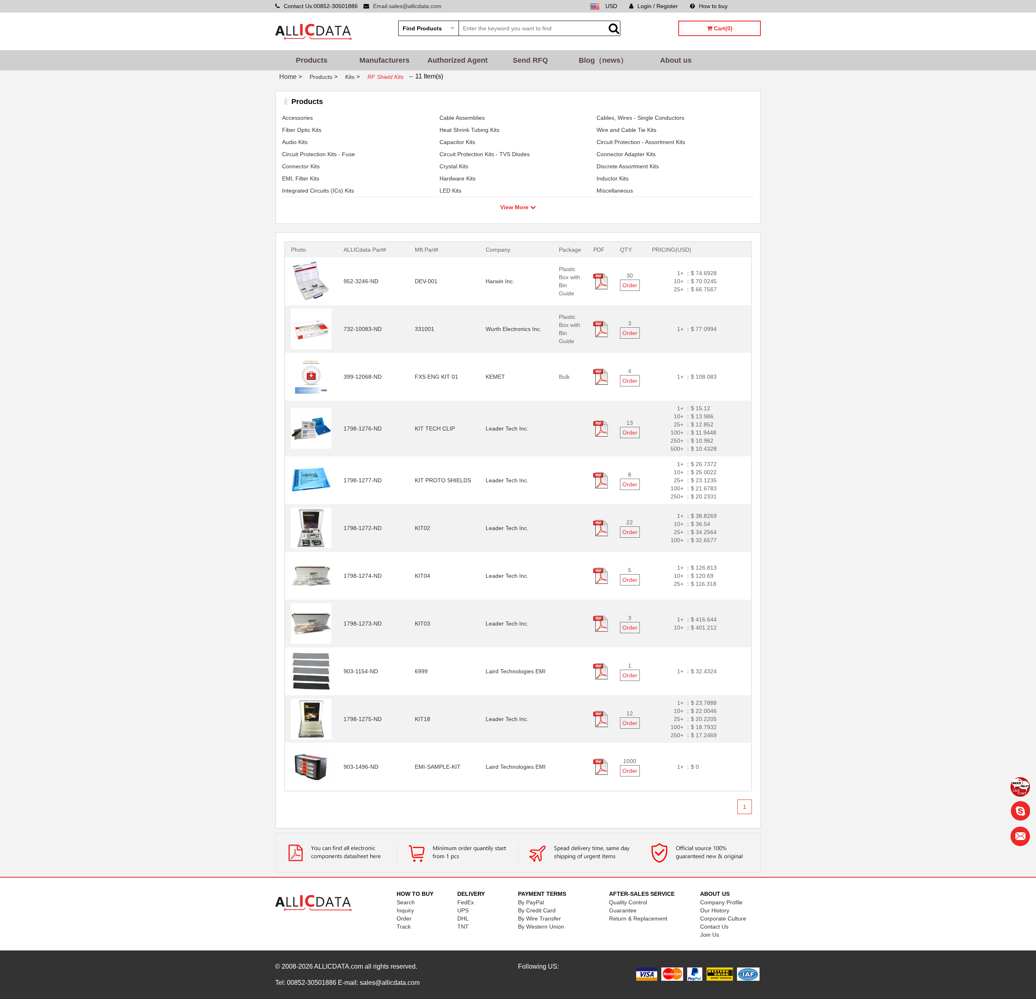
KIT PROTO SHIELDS (443, 480)
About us (676, 60)
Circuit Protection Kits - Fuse (318, 154)
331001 (424, 329)
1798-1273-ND (363, 623)
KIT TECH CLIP (435, 428)
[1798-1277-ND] (311, 480)
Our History (714, 910)
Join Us (709, 934)
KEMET (495, 376)
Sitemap (750, 6)
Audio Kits (295, 142)
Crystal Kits (453, 166)
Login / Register (657, 6)
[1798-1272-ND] (311, 527)
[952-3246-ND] (311, 281)
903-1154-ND (361, 671)
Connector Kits (301, 166)
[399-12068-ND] (311, 376)
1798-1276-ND (363, 428)
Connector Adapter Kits (626, 154)
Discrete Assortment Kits (628, 166)
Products (311, 60)
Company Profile (721, 902)
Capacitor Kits (457, 142)
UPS (463, 910)
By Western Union (541, 926)
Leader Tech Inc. (507, 428)
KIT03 (422, 623)
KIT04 (422, 576)
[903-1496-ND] (311, 766)
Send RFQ (530, 60)
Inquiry (405, 910)
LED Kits (450, 190)
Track (404, 926)
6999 (421, 671)
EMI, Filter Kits (300, 178)
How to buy (713, 6)
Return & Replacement (638, 918)
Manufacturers (384, 60)
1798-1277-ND (363, 480)
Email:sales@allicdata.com (407, 6)
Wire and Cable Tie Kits (626, 130)
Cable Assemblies (462, 118)
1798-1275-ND (363, 719)
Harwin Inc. (500, 281)
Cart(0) (722, 28)
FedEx (465, 902)
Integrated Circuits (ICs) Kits (318, 190)
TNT (463, 926)
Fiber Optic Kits (301, 130)
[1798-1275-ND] (311, 718)
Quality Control (628, 902)
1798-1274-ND (363, 576)
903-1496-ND (361, 767)
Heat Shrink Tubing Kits (469, 130)
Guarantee (623, 910)
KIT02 (422, 528)
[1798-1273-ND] (311, 623)
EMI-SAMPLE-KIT (438, 767)
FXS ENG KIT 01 (436, 376)
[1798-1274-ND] (311, 575)
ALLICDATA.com (338, 966)
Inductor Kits (612, 178)
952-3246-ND (361, 281)
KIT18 (422, 719)
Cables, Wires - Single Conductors (640, 118)
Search (406, 902)
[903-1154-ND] (311, 671)
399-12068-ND (363, 376)
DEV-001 (426, 281)
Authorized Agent (457, 60)
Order (629, 285)
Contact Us (714, 926)
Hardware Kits (457, 178)
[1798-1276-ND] (311, 428)
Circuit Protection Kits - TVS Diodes (484, 154)
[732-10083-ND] (311, 328)
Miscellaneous (615, 190)
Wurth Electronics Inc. (513, 329)
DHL (463, 918)
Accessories (297, 118)
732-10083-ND (363, 329)
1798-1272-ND (363, 528)
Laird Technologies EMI (516, 671)
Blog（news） (603, 60)
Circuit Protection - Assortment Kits (641, 142)
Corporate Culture (723, 918)
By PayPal (531, 902)
